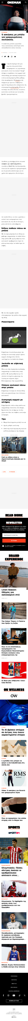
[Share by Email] (15, 56)
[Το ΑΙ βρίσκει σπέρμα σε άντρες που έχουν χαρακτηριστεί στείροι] (14, 714)
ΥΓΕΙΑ (4, 727)
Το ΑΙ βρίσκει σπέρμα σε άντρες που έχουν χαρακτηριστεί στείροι (13, 732)
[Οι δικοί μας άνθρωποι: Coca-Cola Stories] (14, 670)
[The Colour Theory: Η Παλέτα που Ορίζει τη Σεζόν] (14, 610)
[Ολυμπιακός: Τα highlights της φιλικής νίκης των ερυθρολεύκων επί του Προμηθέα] (14, 888)
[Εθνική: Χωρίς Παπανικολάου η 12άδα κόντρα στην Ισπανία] (14, 952)
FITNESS (4, 32)
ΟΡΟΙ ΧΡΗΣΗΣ (14, 987)
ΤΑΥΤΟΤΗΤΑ (14, 979)
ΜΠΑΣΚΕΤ (5, 899)
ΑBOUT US (14, 983)
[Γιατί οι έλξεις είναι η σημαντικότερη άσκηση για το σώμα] (14, 445)
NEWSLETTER (14, 1000)
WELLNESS (5, 455)
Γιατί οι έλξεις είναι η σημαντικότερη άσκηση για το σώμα (13, 459)
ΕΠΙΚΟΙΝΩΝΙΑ (14, 976)
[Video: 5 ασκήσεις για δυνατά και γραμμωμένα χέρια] (14, 778)
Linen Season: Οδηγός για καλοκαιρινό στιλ (11, 592)
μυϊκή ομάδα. (15, 87)
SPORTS (14, 827)
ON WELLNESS (14, 690)
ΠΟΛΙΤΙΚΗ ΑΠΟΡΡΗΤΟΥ (14, 991)
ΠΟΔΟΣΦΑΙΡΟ (6, 865)
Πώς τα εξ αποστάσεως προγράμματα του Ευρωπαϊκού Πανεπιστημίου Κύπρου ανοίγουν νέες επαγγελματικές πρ (13, 651)
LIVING (4, 758)
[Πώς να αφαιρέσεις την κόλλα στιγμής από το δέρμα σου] (14, 805)
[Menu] (2, 2)
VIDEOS (4, 788)
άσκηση (17, 80)
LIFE (4, 471)
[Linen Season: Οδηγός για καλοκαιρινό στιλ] (14, 576)
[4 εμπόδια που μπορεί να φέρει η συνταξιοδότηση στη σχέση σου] (14, 748)
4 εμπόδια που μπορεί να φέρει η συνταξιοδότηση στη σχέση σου (13, 763)
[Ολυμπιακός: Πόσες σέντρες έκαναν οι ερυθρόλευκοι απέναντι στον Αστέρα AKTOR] (14, 852)
